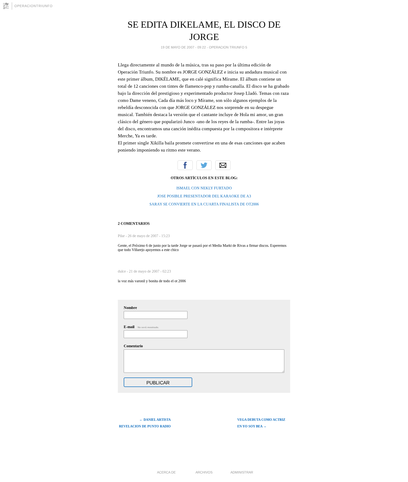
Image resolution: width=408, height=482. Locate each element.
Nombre (130, 308)
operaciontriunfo (33, 6)
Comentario (133, 346)
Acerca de (166, 472)
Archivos (204, 472)
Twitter (204, 165)
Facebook (185, 165)
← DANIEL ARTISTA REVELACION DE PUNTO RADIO (145, 423)
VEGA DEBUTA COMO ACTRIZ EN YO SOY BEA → (261, 423)
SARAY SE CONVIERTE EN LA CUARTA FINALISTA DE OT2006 (204, 204)
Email (222, 165)
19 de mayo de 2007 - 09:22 (183, 47)
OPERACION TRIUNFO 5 (228, 47)
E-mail (141, 327)
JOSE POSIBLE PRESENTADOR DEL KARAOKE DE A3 (204, 196)
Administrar (241, 472)
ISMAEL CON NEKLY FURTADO (204, 188)
